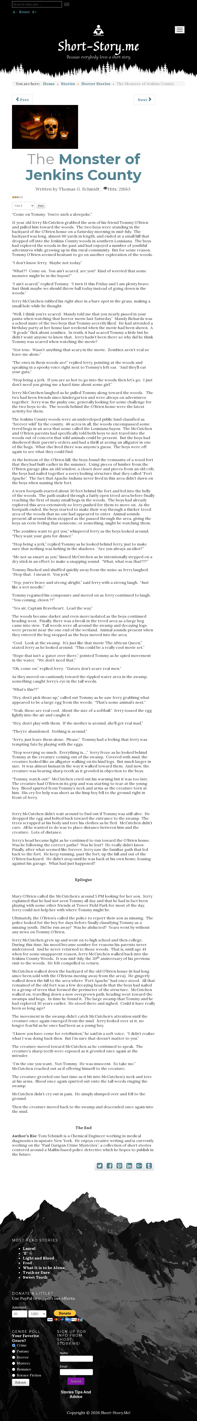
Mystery (23, 1363)
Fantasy (23, 1351)
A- (14, 11)
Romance (24, 1369)
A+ (34, 11)
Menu (180, 29)
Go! (66, 4)
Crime (22, 1345)
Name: (64, 1353)
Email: (64, 1366)
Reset (24, 11)
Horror (23, 1357)
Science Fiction (29, 1375)
